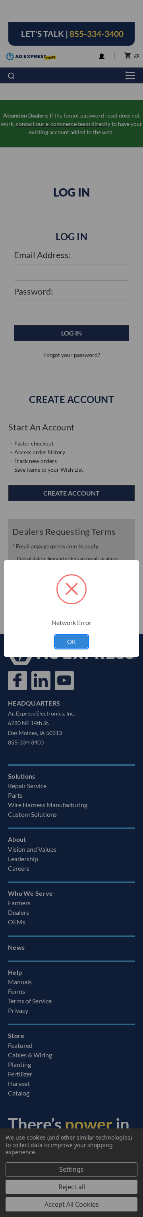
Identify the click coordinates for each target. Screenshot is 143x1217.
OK (71, 641)
